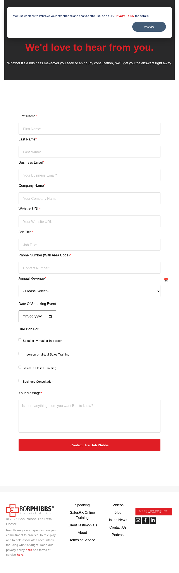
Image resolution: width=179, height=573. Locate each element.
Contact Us (118, 527)
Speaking (82, 505)
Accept (149, 26)
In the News (118, 520)
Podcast (118, 535)
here (29, 550)
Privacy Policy (124, 16)
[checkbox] (89, 362)
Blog (118, 512)
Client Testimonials (82, 525)
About (82, 532)
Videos (118, 505)
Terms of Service (82, 540)
